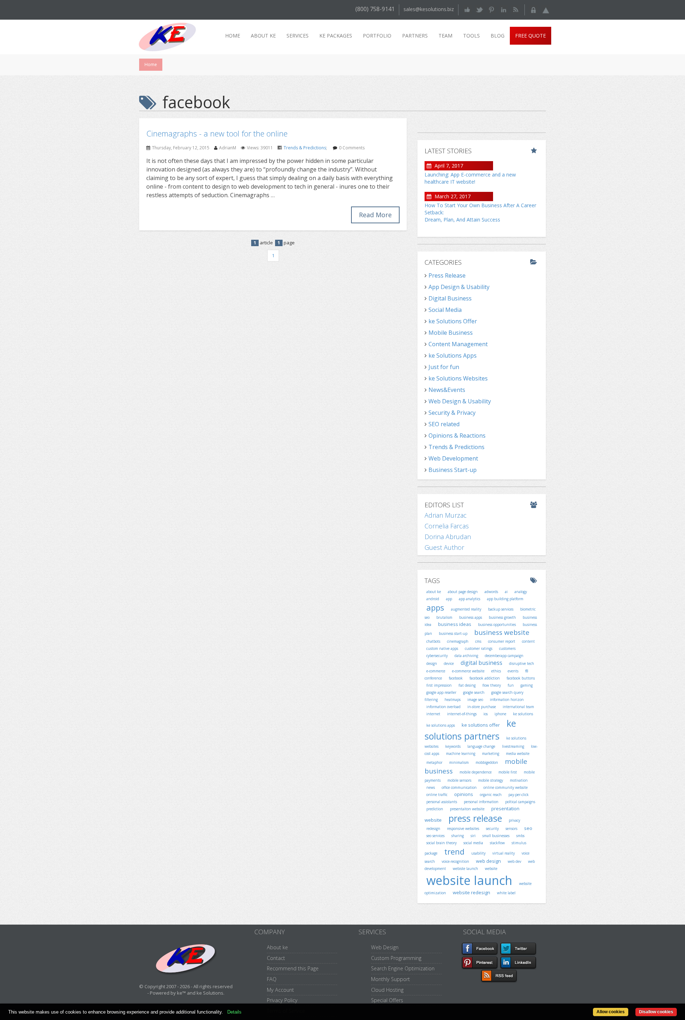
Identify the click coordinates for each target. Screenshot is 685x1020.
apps (435, 607)
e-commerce (435, 670)
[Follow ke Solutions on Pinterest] (491, 9)
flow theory (491, 685)
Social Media (445, 310)
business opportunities (497, 624)
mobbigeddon (487, 762)
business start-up (453, 633)
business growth (502, 617)
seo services (435, 835)
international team (518, 706)
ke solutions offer (481, 725)
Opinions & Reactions (457, 435)
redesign (433, 828)
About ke (263, 35)
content (528, 641)
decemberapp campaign (504, 655)
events (513, 670)
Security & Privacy (452, 413)
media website (517, 753)
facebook (456, 678)
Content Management (458, 344)
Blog (497, 35)
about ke (433, 591)
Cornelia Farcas (447, 526)
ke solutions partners (470, 729)
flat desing (467, 685)
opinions (463, 794)
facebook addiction (485, 678)
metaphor (434, 762)
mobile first (507, 772)
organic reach (491, 794)
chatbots (433, 641)
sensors (511, 828)
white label (506, 892)
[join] (545, 9)
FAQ (271, 979)
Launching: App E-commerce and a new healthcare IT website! (470, 178)
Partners (415, 35)
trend (454, 851)
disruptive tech (521, 663)
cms (478, 641)
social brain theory (441, 842)
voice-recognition (455, 861)
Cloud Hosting (387, 989)
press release (475, 818)
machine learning (460, 753)
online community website (505, 787)
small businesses (495, 835)
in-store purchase (481, 706)
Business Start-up (452, 470)
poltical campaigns (520, 801)
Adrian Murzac (446, 515)
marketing (490, 753)
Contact (276, 958)
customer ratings (478, 648)
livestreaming (513, 746)
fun (511, 685)
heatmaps (453, 699)
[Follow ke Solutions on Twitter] (479, 9)
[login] (533, 9)
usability (478, 853)
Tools (471, 35)
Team (445, 35)
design (431, 663)
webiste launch (465, 868)
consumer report (501, 641)
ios (485, 713)
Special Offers (387, 1000)
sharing (457, 835)
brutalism (444, 617)
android (432, 598)
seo (528, 828)
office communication (459, 787)
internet (433, 713)
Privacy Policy (282, 1000)
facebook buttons (521, 678)
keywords (453, 746)
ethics (496, 670)
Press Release (447, 275)
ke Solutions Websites (458, 378)
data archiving (466, 655)
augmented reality (466, 609)
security (492, 828)
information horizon (507, 699)
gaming (527, 685)
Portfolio (377, 35)
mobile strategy (490, 780)
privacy (514, 820)
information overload (443, 706)
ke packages (335, 35)
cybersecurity (437, 655)
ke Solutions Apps (452, 355)
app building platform (505, 598)
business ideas (454, 624)
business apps (470, 617)
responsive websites (463, 828)
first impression (439, 685)
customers (507, 648)
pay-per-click (518, 794)
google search (473, 692)
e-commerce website (468, 670)
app (449, 598)
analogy (520, 591)
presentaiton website (467, 808)
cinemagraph (457, 641)
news (430, 787)
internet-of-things (462, 713)
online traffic (436, 794)
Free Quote (530, 35)
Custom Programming (396, 958)
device (449, 663)
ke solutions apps (440, 725)
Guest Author (444, 547)
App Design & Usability (458, 287)
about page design (463, 591)
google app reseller (441, 692)
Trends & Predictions (305, 148)
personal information (481, 801)
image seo (475, 699)
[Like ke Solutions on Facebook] (467, 9)
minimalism (459, 762)
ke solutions (523, 713)
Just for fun (443, 367)
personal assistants (441, 801)
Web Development (453, 458)
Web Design (385, 947)
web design (488, 861)
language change (481, 746)
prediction (434, 808)
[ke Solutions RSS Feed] (515, 9)
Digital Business (450, 298)
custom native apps (442, 648)
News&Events (446, 390)
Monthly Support (390, 979)
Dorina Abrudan (448, 536)
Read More (375, 214)
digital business (481, 663)
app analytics (469, 598)
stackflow (497, 842)
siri (473, 835)
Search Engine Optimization (403, 968)
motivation (519, 780)
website (491, 868)
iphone (500, 713)
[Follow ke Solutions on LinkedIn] (503, 9)
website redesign (471, 892)
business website (501, 632)
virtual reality (503, 853)
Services (297, 35)
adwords (491, 591)
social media (473, 842)
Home (232, 35)
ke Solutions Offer (452, 321)
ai (506, 591)
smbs (520, 835)
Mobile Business (450, 333)
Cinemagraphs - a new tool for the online (217, 133)
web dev (514, 861)
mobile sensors (459, 780)
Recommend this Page (293, 968)
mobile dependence (476, 772)
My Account (280, 989)
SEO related (444, 424)
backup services (500, 609)
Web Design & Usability (459, 401)
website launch (469, 880)
